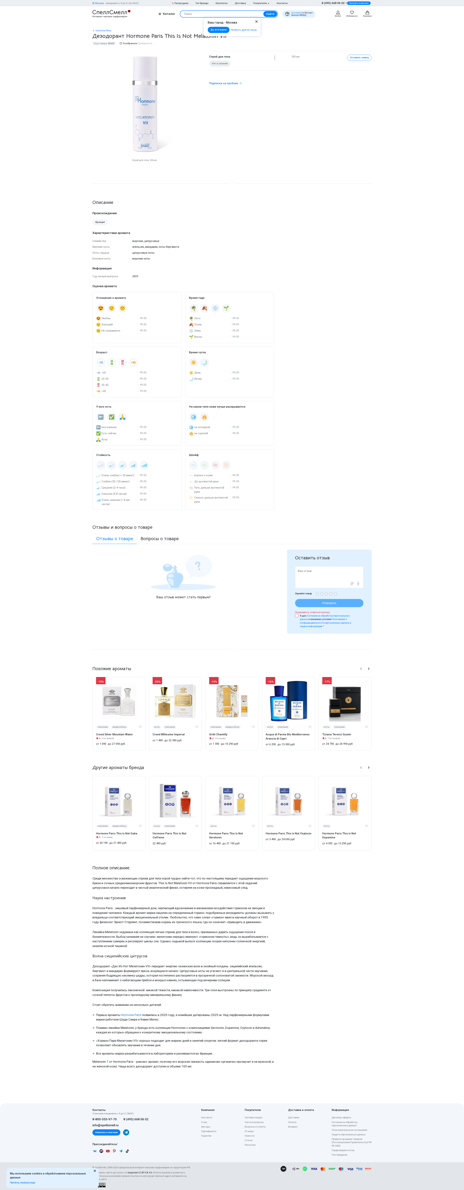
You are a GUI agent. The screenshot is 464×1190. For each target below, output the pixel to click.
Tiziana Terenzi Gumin (336, 734)
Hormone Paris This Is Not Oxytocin (288, 833)
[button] (361, 669)
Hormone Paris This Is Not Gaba (116, 833)
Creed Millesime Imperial (169, 734)
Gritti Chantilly (218, 734)
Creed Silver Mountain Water (114, 734)
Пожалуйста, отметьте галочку (312, 612)
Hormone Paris (131, 1015)
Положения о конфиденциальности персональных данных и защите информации (325, 623)
